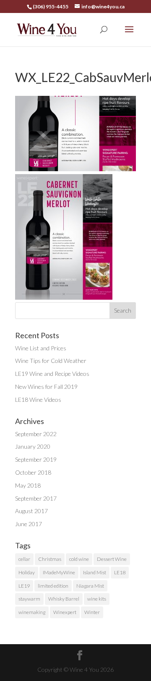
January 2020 (32, 446)
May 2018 (28, 485)
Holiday (26, 572)
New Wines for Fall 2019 (46, 386)
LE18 (119, 572)
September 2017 (36, 498)
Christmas (49, 559)
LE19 (24, 586)
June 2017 (28, 523)
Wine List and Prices (40, 348)
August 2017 (31, 510)
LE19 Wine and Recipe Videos (52, 373)
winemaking (31, 612)
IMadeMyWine (59, 572)
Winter (92, 612)
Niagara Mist (90, 586)
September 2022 (36, 433)
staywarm (29, 599)
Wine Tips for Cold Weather (50, 360)
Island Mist (94, 572)
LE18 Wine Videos (38, 399)
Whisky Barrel (63, 599)
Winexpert (64, 612)
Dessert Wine (112, 559)
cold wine (79, 559)
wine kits (96, 599)
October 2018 (33, 472)
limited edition (53, 586)
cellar (24, 559)
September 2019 (36, 459)
